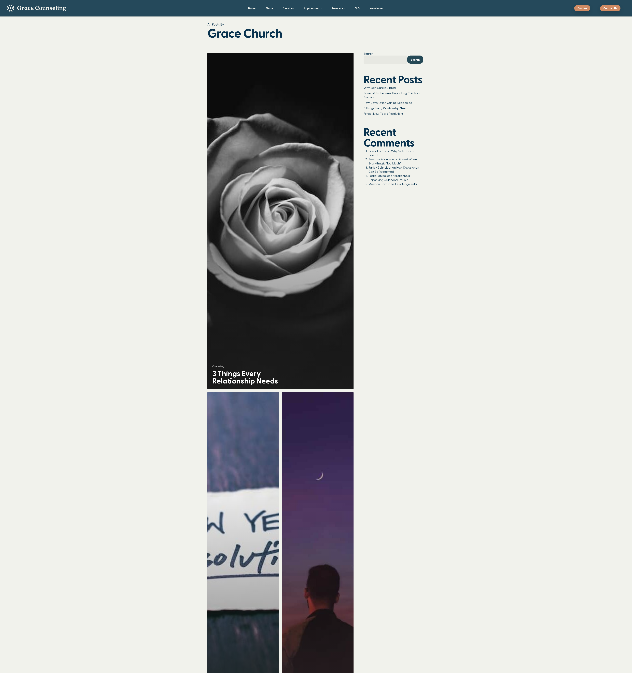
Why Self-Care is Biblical (380, 87)
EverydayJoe (377, 151)
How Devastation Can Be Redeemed (388, 102)
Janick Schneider (380, 167)
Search (368, 53)
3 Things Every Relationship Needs (386, 108)
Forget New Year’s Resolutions (383, 113)
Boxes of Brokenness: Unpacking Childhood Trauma (392, 95)
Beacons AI (376, 159)
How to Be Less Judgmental (399, 184)
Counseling (218, 366)
